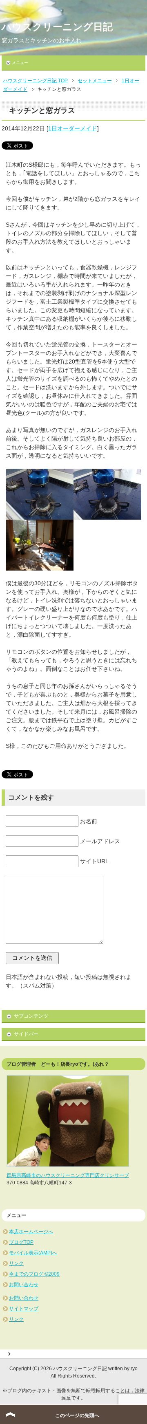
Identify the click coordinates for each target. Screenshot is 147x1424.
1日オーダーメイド (72, 128)
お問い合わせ (23, 1284)
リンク (16, 1263)
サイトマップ (23, 1309)
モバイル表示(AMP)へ (33, 1253)
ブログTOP (21, 1242)
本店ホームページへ (31, 1231)
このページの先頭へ (77, 1415)
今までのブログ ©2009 (34, 1274)
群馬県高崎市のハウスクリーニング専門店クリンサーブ (68, 1175)
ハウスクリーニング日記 (57, 26)
